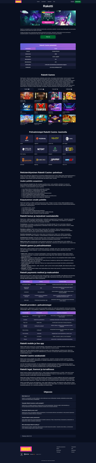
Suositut (26, 89)
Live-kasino (40, 89)
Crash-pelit (54, 89)
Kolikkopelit (68, 89)
